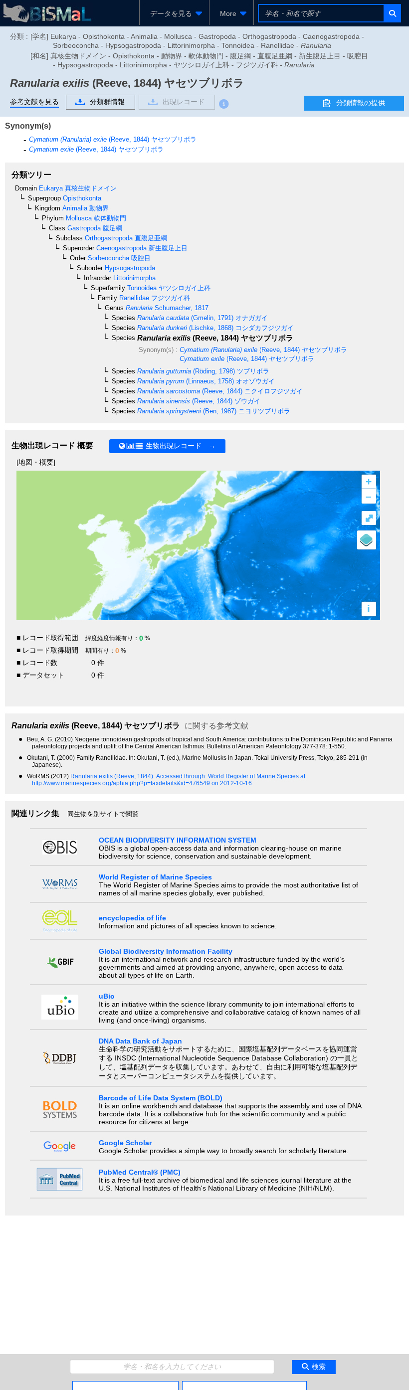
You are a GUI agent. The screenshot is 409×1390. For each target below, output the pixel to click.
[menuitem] (174, 13)
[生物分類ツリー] (125, 1385)
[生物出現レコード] (244, 1385)
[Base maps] (366, 539)
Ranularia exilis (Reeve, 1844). (113, 776)
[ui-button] (392, 13)
